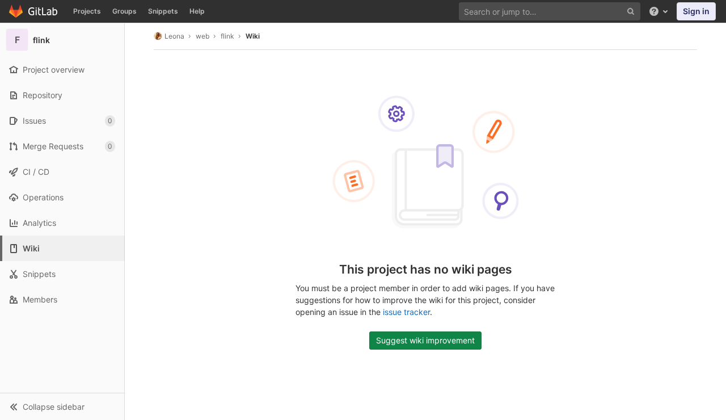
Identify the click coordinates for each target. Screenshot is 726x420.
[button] (62, 406)
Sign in (696, 11)
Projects (87, 11)
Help (197, 11)
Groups (124, 11)
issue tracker (406, 312)
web (202, 36)
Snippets (163, 11)
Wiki (253, 36)
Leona (174, 36)
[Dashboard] (34, 11)
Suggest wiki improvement (425, 340)
